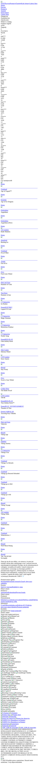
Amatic (23, 592)
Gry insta (20, 587)
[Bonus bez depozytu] (8, 718)
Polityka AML (12, 601)
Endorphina (12, 592)
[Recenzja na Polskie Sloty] (6, 715)
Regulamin (4, 581)
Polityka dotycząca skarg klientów (16, 606)
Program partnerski (23, 607)
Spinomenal (4, 592)
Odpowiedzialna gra (10, 605)
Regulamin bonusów (14, 581)
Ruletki (14, 587)
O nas (2, 605)
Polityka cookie (28, 600)
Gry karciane (8, 587)
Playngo (18, 592)
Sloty (2, 587)
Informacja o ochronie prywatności (12, 600)
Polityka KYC (21, 605)
